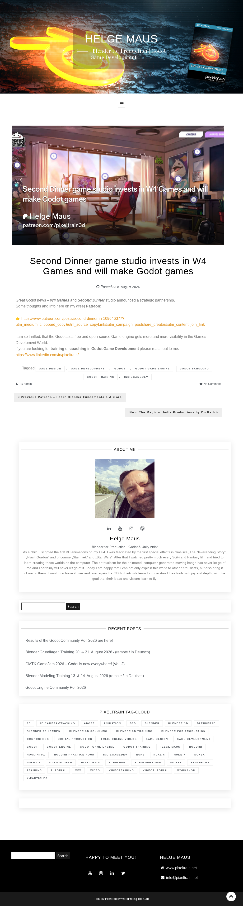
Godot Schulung (194, 368)
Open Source (60, 762)
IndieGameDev (136, 377)
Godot (120, 368)
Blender (152, 723)
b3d (133, 723)
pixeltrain (90, 762)
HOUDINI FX (36, 754)
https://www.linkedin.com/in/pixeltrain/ (47, 355)
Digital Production (75, 739)
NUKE (140, 754)
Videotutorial (155, 770)
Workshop (186, 770)
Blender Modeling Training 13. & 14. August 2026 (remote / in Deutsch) (84, 676)
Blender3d (206, 723)
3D (29, 723)
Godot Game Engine (152, 368)
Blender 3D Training (134, 731)
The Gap (143, 899)
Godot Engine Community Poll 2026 (55, 687)
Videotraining (121, 770)
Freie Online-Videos (119, 739)
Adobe (89, 723)
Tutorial (58, 770)
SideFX (176, 762)
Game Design (50, 368)
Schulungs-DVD (148, 762)
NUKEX (199, 754)
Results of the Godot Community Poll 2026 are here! (69, 640)
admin (28, 384)
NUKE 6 (159, 754)
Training (34, 770)
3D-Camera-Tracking (57, 723)
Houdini (195, 747)
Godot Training (100, 377)
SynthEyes (200, 762)
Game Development (88, 368)
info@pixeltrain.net (182, 878)
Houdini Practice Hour (74, 754)
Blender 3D (178, 723)
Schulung (117, 762)
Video (95, 770)
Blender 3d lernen (44, 731)
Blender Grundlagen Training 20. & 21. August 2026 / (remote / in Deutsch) (87, 652)
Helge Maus (170, 747)
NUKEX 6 (34, 762)
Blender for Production (183, 731)
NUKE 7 (180, 754)
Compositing (38, 739)
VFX (78, 770)
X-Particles (37, 778)
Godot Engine (59, 747)
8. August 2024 (128, 287)
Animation (112, 723)
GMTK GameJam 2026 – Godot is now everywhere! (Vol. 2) (75, 664)
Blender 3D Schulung (88, 731)
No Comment (212, 384)
